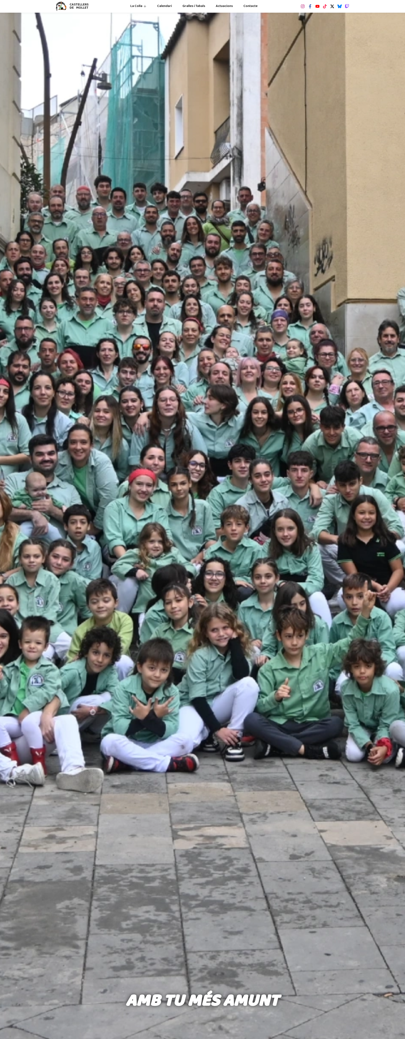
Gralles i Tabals (193, 6)
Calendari (164, 6)
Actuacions (224, 6)
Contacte (250, 6)
